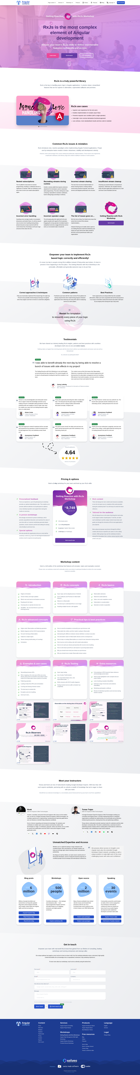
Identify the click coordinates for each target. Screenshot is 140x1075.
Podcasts (94, 3)
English (105, 1025)
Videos (85, 3)
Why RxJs (133, 530)
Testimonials (134, 539)
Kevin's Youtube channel (87, 1046)
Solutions (133, 536)
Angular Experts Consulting (66, 1025)
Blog (102, 3)
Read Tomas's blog (29, 917)
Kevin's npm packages (83, 917)
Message (36, 991)
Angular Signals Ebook (87, 1027)
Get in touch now (70, 540)
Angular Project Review (65, 1027)
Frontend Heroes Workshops (67, 1043)
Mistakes (133, 533)
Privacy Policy (58, 1002)
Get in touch (121, 2)
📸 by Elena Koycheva (42, 126)
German (106, 1027)
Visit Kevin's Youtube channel (111, 921)
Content (133, 544)
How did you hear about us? (41, 983)
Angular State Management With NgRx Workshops (69, 1038)
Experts (133, 547)
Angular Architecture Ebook (88, 1025)
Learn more (53, 55)
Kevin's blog (85, 1044)
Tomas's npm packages (83, 921)
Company (73, 976)
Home (132, 527)
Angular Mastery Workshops (66, 1041)
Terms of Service (66, 1002)
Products (78, 2)
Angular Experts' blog (29, 912)
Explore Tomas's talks (111, 917)
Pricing (132, 541)
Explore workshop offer (56, 921)
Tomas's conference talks (88, 1050)
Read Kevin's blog (29, 921)
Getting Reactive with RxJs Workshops (70, 1035)
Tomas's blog (85, 1048)
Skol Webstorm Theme (87, 1029)
